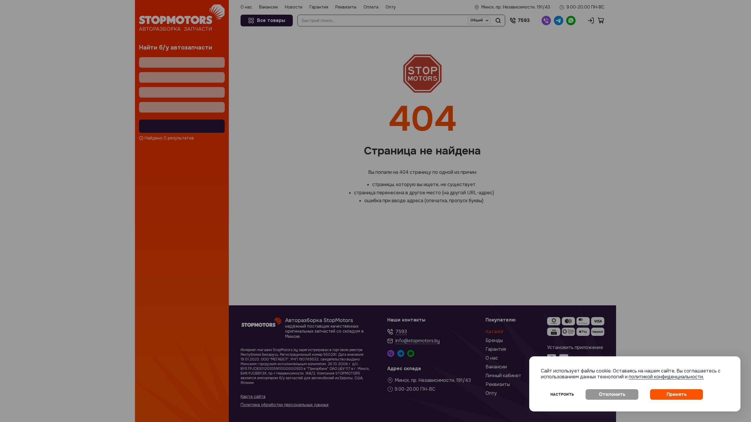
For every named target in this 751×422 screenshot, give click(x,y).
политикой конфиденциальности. (666, 377)
